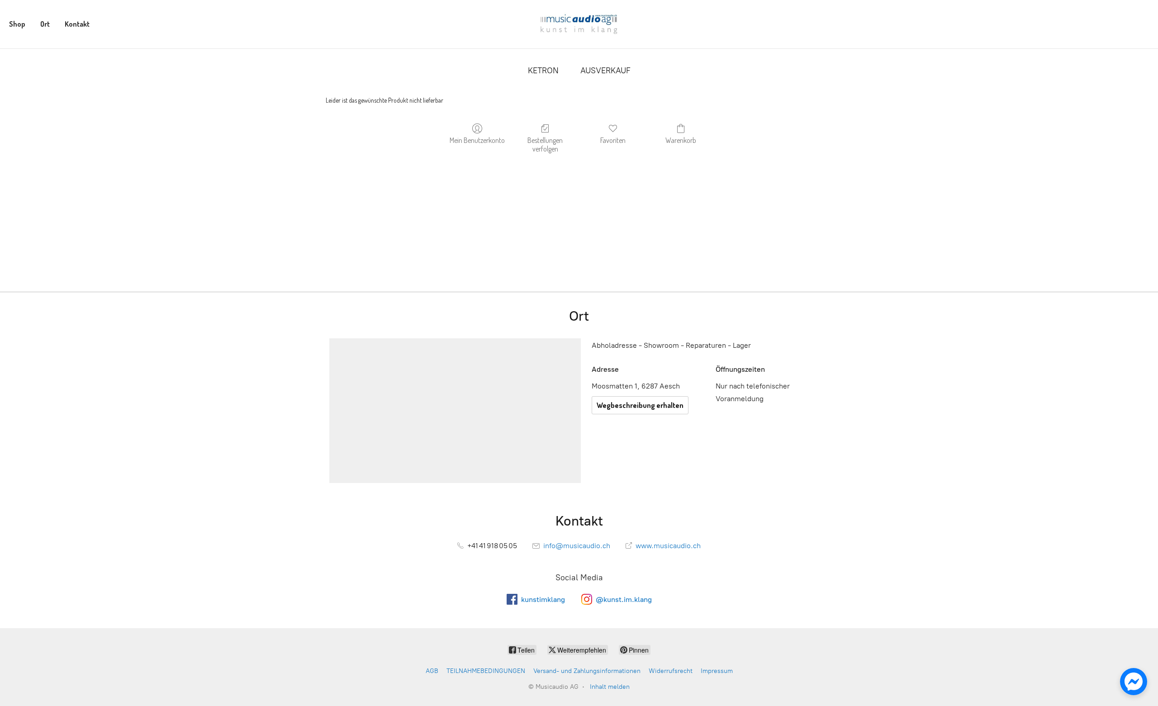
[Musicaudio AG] (579, 24)
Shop (17, 23)
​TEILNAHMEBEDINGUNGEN (485, 671)
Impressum (717, 671)
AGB (432, 671)
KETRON (543, 71)
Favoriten (613, 140)
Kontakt (77, 23)
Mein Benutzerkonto (477, 140)
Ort (45, 23)
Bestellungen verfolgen (545, 144)
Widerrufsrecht (671, 671)
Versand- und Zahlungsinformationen (587, 671)
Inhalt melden (610, 687)
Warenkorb (680, 140)
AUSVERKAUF (605, 71)
